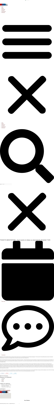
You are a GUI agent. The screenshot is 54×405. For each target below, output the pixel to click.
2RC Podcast (3, 9)
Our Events (3, 10)
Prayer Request (4, 11)
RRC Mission (3, 12)
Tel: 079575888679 (5, 390)
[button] (27, 68)
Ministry (3, 8)
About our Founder (22, 403)
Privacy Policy (17, 403)
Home (2, 7)
